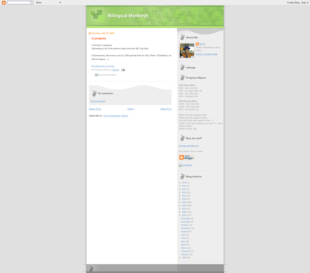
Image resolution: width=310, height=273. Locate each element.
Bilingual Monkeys (128, 15)
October (185, 225)
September (186, 228)
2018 (184, 183)
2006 (184, 212)
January (185, 254)
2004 (184, 258)
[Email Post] (122, 70)
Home (131, 109)
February (185, 251)
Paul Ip (202, 44)
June (183, 238)
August (184, 231)
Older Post (166, 109)
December (186, 219)
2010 (184, 199)
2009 (184, 202)
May (183, 241)
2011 (184, 196)
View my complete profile (206, 54)
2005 (184, 215)
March (184, 248)
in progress (98, 38)
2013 (184, 189)
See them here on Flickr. (103, 66)
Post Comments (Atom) (116, 115)
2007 (184, 209)
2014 (184, 186)
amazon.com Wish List (189, 146)
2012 (184, 192)
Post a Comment (98, 101)
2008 (184, 205)
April (183, 244)
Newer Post (95, 109)
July (183, 235)
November (186, 222)
